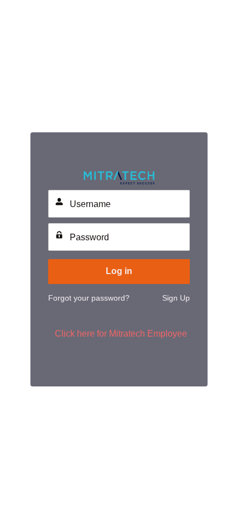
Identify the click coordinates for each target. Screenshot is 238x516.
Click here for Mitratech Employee (121, 333)
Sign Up (176, 297)
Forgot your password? (89, 297)
